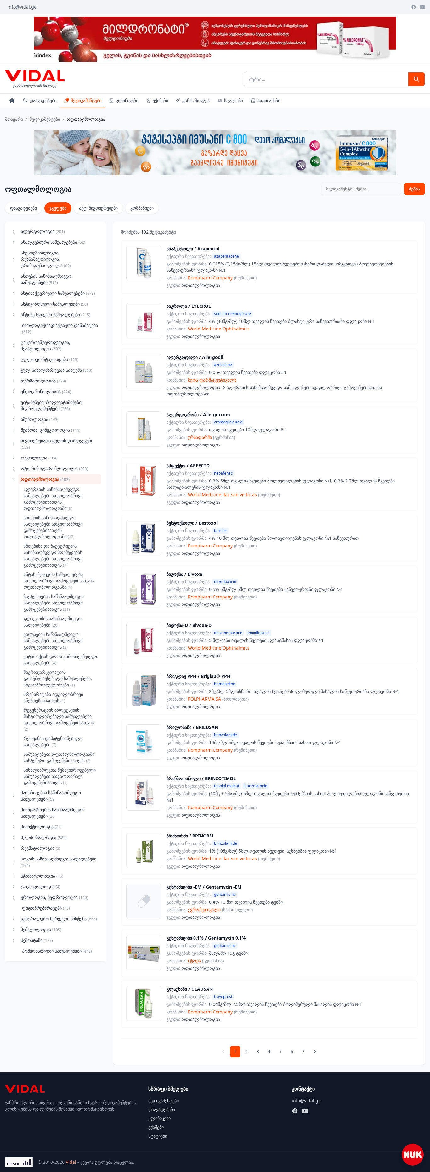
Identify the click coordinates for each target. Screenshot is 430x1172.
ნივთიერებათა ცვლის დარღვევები (57, 444)
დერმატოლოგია (43, 381)
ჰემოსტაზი (37, 940)
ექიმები (160, 100)
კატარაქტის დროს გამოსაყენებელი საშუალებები (61, 659)
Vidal (71, 1162)
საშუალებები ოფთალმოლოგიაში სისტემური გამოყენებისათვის (59, 757)
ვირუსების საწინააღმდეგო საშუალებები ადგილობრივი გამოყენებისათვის (53, 640)
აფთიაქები (268, 100)
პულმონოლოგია (44, 837)
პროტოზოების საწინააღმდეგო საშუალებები (53, 813)
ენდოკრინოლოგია (46, 391)
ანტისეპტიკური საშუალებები (55, 315)
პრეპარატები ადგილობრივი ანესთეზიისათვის (53, 697)
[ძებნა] (416, 79)
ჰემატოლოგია (41, 929)
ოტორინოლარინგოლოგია (54, 468)
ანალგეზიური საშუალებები (53, 242)
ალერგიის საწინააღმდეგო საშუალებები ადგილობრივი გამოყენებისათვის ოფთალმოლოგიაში (53, 498)
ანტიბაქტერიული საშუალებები (58, 293)
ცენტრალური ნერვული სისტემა (59, 919)
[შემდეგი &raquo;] (315, 1051)
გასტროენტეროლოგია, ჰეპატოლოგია (45, 345)
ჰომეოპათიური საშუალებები (57, 951)
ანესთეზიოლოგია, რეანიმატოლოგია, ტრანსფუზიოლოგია (46, 259)
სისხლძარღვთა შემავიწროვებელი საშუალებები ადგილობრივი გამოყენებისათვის (60, 776)
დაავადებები (43, 100)
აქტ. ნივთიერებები (98, 208)
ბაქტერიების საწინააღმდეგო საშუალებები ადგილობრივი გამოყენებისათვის (54, 602)
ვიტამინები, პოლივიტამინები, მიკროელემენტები (51, 405)
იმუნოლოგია (40, 419)
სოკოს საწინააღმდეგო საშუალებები (58, 862)
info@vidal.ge (22, 7)
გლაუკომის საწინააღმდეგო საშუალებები (53, 621)
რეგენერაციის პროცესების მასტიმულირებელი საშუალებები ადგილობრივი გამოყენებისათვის (59, 719)
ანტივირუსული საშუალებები (54, 304)
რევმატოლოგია (40, 848)
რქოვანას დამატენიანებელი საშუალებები (53, 741)
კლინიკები (127, 100)
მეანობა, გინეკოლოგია (50, 430)
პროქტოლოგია (41, 827)
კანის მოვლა (196, 100)
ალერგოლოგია (43, 231)
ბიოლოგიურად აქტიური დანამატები (60, 328)
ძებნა (414, 189)
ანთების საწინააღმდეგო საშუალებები (46, 279)
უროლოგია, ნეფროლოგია (54, 897)
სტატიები (233, 100)
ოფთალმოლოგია (45, 479)
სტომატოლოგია (42, 876)
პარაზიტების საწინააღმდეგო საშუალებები (51, 796)
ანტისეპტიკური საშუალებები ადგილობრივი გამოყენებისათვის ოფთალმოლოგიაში (59, 580)
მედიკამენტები (86, 100)
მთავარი (14, 119)
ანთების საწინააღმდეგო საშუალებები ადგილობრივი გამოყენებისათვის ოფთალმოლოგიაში (53, 527)
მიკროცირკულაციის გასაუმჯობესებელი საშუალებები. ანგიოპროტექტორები (58, 678)
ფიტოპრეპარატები (46, 908)
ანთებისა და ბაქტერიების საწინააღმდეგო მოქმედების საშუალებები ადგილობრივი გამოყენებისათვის (53, 555)
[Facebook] (413, 6)
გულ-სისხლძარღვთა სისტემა (56, 370)
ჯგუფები (57, 208)
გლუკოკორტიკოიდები (49, 359)
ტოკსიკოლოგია (40, 886)
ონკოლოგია (39, 458)
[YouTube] (422, 6)
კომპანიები (142, 208)
